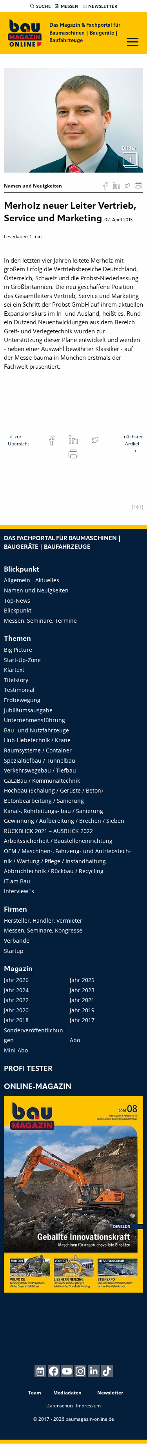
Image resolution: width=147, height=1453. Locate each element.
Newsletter (102, 6)
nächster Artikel (133, 440)
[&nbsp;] (73, 120)
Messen (69, 6)
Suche (43, 6)
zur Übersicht (18, 440)
